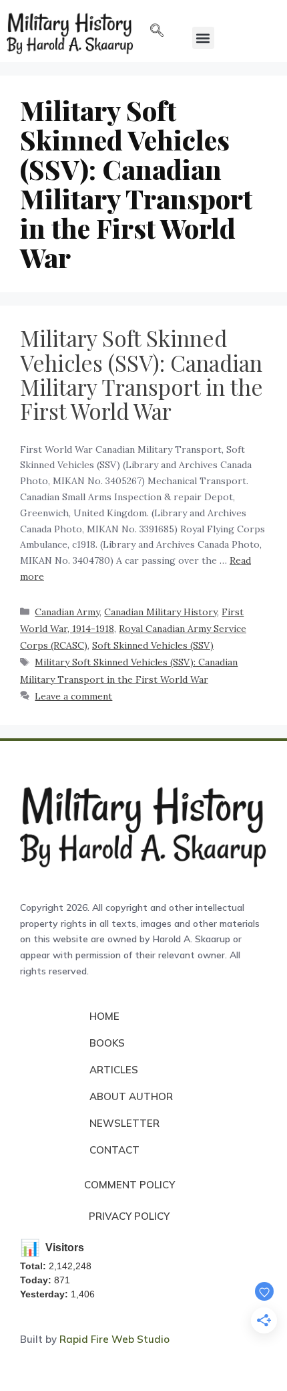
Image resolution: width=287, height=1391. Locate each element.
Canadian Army (67, 612)
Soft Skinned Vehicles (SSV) (153, 645)
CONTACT (114, 1150)
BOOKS (107, 1043)
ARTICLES (113, 1069)
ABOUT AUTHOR (131, 1096)
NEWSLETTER (124, 1123)
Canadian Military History (160, 612)
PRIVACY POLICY (129, 1216)
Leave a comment (73, 696)
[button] (157, 31)
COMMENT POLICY (129, 1184)
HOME (104, 1016)
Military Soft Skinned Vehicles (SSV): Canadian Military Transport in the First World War (141, 374)
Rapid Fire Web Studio (114, 1339)
